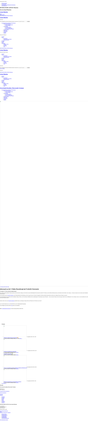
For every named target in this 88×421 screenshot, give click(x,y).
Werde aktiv (5, 30)
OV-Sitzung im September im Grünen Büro (10, 351)
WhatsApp (3, 401)
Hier (12, 305)
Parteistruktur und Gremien (8, 39)
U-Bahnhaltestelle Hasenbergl (6, 308)
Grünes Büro (5, 31)
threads (3, 399)
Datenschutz (5, 412)
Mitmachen (3, 43)
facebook (1, 395)
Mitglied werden (6, 44)
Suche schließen (2, 68)
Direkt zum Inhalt (4, 3)
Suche (3, 42)
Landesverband (4, 415)
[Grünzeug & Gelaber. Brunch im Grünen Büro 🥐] (15, 336)
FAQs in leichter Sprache (9, 24)
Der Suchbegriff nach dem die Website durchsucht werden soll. (9, 21)
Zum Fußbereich (4, 5)
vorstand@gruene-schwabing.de (4, 391)
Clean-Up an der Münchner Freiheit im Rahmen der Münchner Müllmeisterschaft (15, 367)
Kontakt (3, 41)
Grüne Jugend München (5, 418)
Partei (2, 37)
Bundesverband (4, 414)
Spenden (5, 32)
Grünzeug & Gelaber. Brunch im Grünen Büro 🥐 (11, 337)
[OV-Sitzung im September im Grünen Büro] (15, 350)
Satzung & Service (6, 57)
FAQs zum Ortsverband (7, 90)
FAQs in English (8, 25)
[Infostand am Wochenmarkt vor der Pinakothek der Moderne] (15, 380)
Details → (20, 338)
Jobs (4, 46)
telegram (3, 402)
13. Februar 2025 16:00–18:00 (4, 286)
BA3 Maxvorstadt (8, 27)
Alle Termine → (4, 383)
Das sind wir (5, 38)
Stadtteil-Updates (6, 29)
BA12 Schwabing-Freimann (10, 28)
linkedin (3, 398)
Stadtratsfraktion (4, 417)
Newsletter (5, 45)
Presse (1, 411)
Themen (3, 36)
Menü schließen (2, 14)
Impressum (1, 412)
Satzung (5, 99)
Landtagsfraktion (4, 416)
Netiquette (8, 412)
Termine (3, 40)
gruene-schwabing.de (3, 392)
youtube (3, 400)
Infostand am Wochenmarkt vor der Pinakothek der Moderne (12, 381)
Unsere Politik (6, 26)
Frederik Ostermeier (10, 295)
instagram (1, 394)
